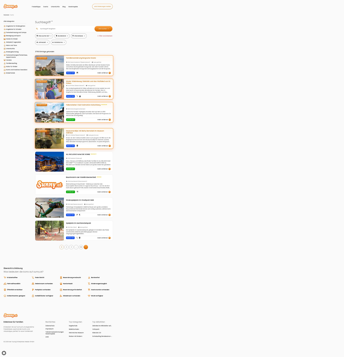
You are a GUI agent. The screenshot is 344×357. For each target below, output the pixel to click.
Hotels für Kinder (12, 39)
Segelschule (73, 326)
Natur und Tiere (11, 45)
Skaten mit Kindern (75, 336)
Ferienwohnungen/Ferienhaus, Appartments (16, 56)
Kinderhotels (10, 73)
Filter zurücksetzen (105, 36)
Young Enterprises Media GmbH (23, 342)
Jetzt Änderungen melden (102, 6)
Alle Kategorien (9, 21)
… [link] (76, 247)
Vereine (9, 60)
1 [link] (61, 247)
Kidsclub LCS (96, 333)
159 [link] (81, 247)
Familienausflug (11, 63)
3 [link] (71, 247)
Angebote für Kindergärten (15, 26)
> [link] (85, 247)
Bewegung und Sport (13, 36)
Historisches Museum (76, 333)
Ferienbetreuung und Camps (16, 32)
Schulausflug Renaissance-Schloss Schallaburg (101, 336)
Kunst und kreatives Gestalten (16, 70)
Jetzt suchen (103, 29)
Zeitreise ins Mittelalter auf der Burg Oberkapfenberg (101, 326)
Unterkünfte (10, 49)
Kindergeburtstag (12, 52)
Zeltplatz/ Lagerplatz (13, 42)
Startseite (6, 15)
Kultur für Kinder (11, 66)
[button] (4, 353)
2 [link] (66, 247)
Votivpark (95, 329)
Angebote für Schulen (13, 29)
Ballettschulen (74, 329)
